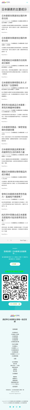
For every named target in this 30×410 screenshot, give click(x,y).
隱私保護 (15, 371)
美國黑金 (15, 376)
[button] (15, 264)
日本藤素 (13, 110)
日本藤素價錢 (15, 338)
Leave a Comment (6, 21)
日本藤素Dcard (15, 348)
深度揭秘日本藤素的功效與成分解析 (14, 62)
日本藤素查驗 (15, 356)
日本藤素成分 (14, 21)
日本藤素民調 (15, 352)
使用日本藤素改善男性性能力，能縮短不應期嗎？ (14, 195)
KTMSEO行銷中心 (15, 384)
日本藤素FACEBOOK (15, 354)
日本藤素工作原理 (15, 334)
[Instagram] (16, 407)
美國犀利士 (15, 378)
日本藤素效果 (21, 43)
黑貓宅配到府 (15, 367)
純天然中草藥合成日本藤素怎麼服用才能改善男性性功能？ (14, 217)
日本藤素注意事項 (22, 21)
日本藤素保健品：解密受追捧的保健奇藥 (14, 129)
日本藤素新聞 (15, 339)
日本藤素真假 (15, 336)
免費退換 (15, 369)
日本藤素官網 (19, 110)
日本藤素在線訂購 (15, 341)
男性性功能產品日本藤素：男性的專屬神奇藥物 (14, 106)
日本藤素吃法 (14, 65)
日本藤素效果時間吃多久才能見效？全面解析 (14, 84)
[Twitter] (13, 407)
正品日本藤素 (10, 89)
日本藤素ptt (15, 346)
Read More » (5, 32)
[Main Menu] (27, 2)
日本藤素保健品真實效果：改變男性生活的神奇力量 (14, 151)
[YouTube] (20, 407)
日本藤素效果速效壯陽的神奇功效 (14, 17)
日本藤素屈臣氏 (15, 350)
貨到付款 (15, 363)
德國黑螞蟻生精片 (15, 382)
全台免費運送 (15, 361)
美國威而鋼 (15, 380)
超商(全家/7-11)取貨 (15, 365)
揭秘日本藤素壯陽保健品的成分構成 (14, 173)
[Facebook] (10, 407)
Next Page (24, 240)
